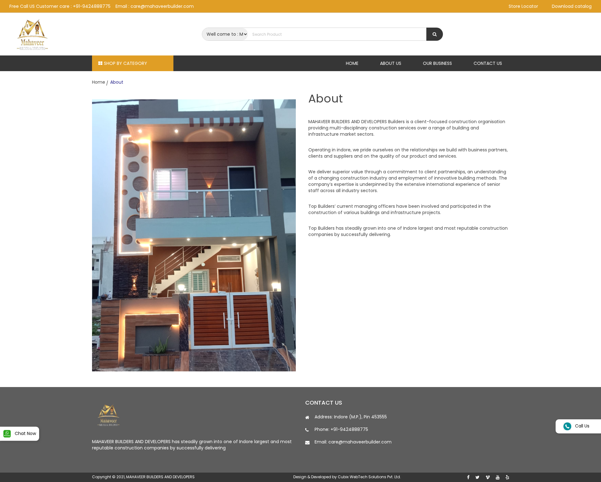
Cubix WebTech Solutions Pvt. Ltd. (369, 476)
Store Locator (523, 6)
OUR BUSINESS (437, 63)
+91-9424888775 (91, 6)
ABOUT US (390, 63)
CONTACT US (488, 63)
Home (98, 82)
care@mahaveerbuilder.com (162, 6)
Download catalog (572, 6)
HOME (352, 63)
